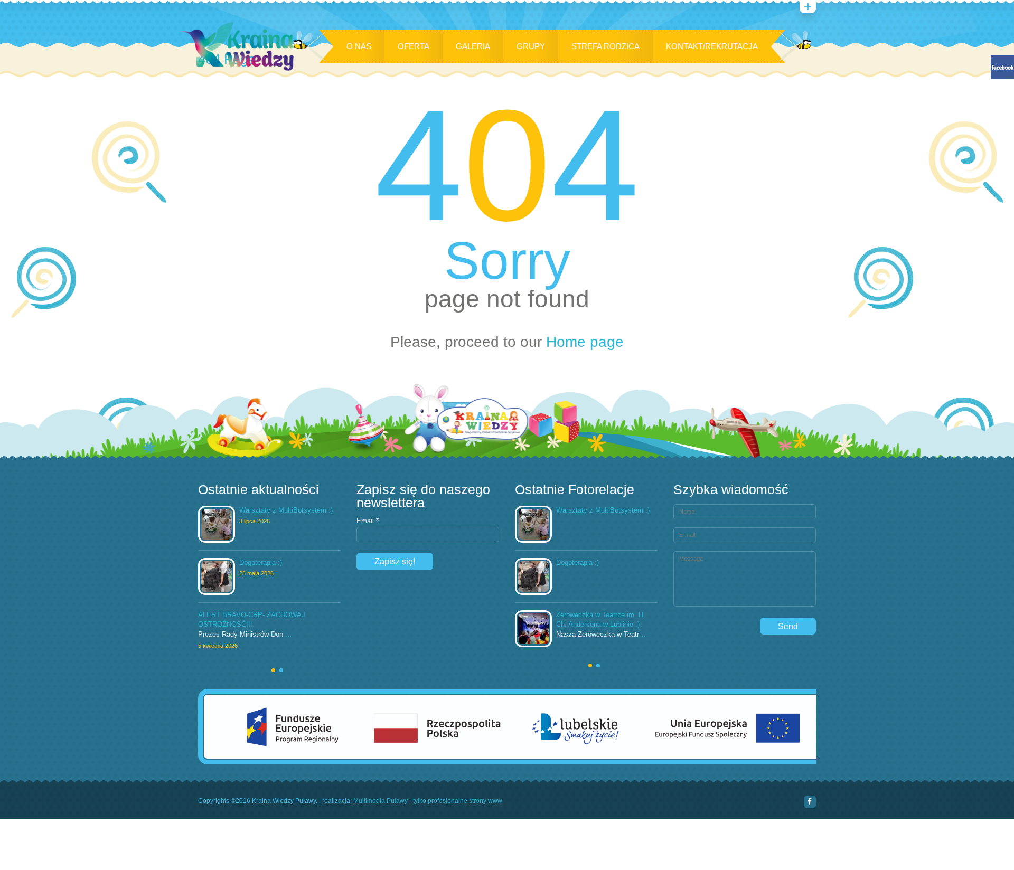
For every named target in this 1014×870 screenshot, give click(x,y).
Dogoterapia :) (260, 562)
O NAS (358, 46)
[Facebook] (810, 802)
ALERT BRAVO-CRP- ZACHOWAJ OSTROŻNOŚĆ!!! (251, 619)
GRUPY (531, 46)
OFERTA (413, 46)
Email (367, 521)
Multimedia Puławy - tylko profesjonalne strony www (427, 801)
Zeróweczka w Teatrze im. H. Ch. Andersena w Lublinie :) (600, 619)
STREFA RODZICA (605, 46)
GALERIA (473, 46)
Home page (585, 342)
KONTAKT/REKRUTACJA (712, 46)
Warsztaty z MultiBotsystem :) (286, 510)
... (288, 634)
